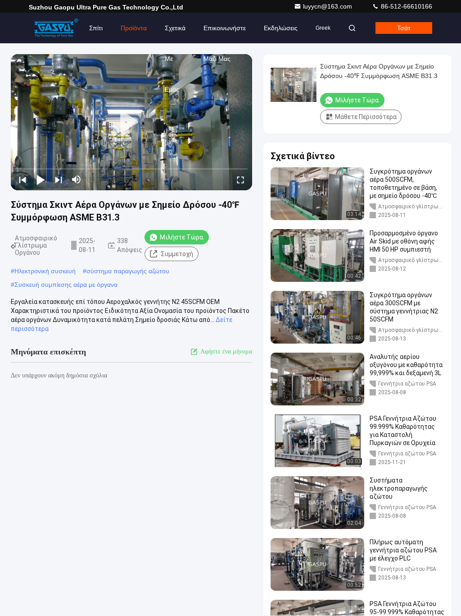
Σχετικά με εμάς (175, 33)
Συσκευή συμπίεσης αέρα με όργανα (66, 284)
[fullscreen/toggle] (240, 179)
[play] (131, 122)
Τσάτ (404, 28)
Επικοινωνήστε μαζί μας (224, 33)
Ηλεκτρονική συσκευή (45, 271)
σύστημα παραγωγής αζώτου (127, 271)
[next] (59, 179)
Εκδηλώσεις (281, 28)
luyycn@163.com (328, 6)
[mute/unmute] (77, 179)
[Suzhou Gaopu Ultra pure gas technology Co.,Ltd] (57, 28)
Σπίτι (96, 28)
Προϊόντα (134, 28)
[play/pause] (41, 179)
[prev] (23, 179)
